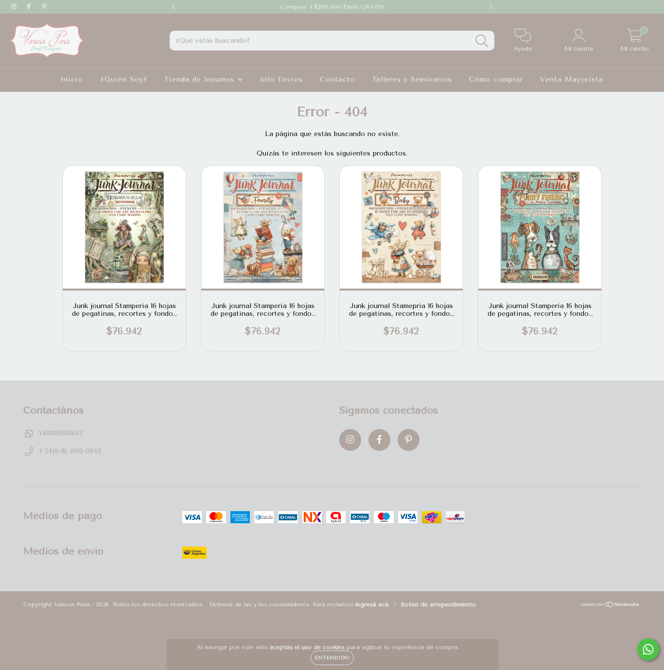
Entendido (332, 658)
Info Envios (281, 79)
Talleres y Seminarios (412, 79)
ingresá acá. (372, 604)
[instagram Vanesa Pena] (14, 6)
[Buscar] (482, 41)
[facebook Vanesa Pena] (29, 6)
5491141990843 (60, 433)
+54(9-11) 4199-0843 (69, 451)
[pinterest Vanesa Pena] (44, 6)
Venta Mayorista (571, 79)
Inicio (72, 79)
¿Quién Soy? (123, 79)
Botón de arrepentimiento (438, 604)
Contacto (337, 79)
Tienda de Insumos (200, 79)
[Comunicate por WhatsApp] (648, 649)
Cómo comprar (496, 79)
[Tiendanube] (610, 605)
